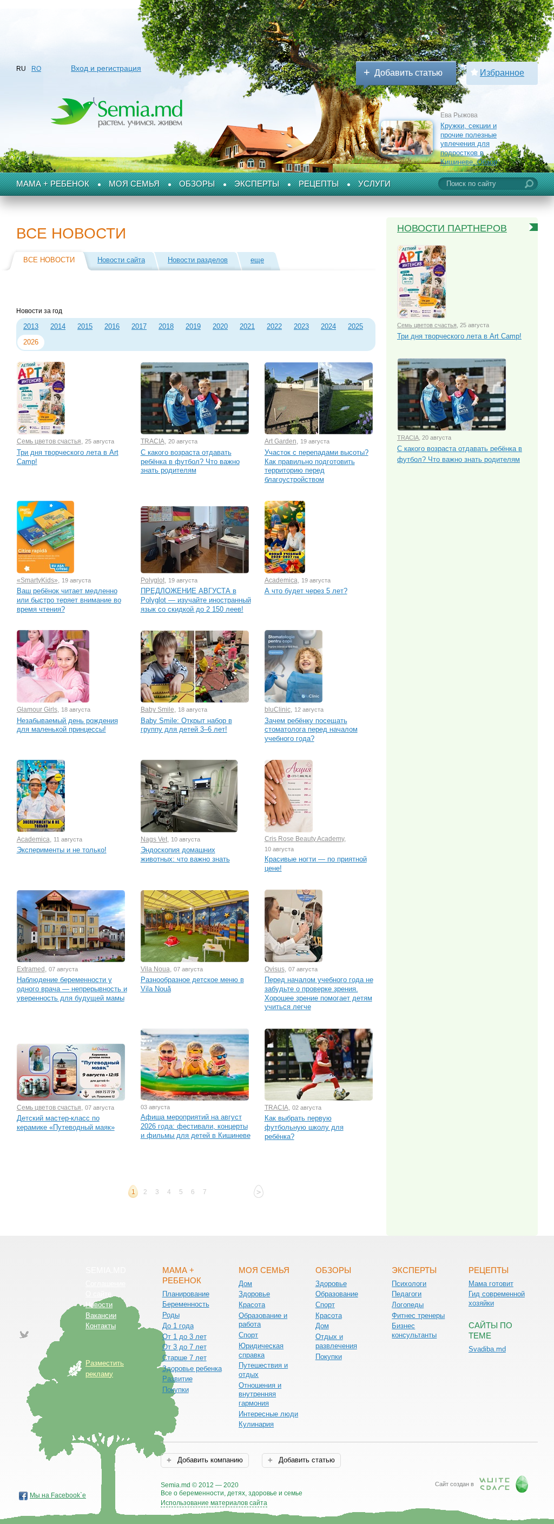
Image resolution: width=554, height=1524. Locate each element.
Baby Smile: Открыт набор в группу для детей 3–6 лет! (186, 725)
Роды (171, 1315)
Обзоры (197, 184)
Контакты (100, 1326)
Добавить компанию (209, 1460)
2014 (57, 326)
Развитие (177, 1379)
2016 (112, 326)
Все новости (49, 260)
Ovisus (275, 969)
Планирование (185, 1294)
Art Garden (280, 441)
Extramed (31, 969)
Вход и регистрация (106, 68)
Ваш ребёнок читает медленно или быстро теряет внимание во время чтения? (69, 600)
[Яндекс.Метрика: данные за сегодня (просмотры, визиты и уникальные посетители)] (333, 1485)
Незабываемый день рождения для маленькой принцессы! (67, 725)
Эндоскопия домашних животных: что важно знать (185, 854)
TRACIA (152, 441)
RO (36, 68)
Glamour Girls (37, 709)
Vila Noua (155, 969)
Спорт (248, 1335)
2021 (247, 326)
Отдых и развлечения (336, 1341)
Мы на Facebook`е (58, 1495)
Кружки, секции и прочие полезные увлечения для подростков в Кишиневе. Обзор (468, 144)
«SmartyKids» (37, 580)
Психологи (409, 1284)
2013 (30, 326)
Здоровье (254, 1294)
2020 (220, 326)
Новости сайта (121, 260)
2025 (355, 326)
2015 (85, 326)
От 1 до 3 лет (184, 1337)
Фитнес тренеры (418, 1315)
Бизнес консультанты (414, 1330)
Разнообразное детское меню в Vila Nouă (192, 984)
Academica (281, 580)
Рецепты (319, 184)
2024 (328, 326)
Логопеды (408, 1305)
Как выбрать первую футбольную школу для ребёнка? (304, 1127)
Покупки (175, 1390)
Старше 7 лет (184, 1358)
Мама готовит (491, 1284)
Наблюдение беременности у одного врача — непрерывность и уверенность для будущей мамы (72, 989)
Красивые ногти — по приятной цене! (316, 863)
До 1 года (178, 1326)
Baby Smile (157, 709)
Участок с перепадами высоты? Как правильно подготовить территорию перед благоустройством (316, 465)
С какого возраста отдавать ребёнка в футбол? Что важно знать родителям (190, 461)
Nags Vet (154, 839)
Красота (252, 1305)
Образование (336, 1294)
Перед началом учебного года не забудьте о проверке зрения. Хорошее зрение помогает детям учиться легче (319, 993)
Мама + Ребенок (52, 184)
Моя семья (134, 184)
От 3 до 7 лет (184, 1347)
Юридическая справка (261, 1350)
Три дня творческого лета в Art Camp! (67, 457)
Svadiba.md (487, 1349)
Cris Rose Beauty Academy (304, 839)
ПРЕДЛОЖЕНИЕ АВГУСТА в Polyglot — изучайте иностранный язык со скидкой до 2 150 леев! (196, 600)
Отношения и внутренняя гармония (260, 1394)
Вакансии (100, 1315)
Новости (99, 1305)
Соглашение (105, 1284)
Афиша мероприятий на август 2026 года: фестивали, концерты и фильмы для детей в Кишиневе (195, 1126)
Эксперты (256, 184)
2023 (301, 326)
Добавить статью (408, 72)
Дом (245, 1284)
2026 (30, 342)
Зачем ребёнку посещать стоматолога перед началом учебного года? (311, 730)
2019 (193, 326)
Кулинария (256, 1424)
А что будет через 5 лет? (306, 591)
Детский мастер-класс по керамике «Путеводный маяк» (66, 1122)
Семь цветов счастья (49, 441)
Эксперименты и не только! (62, 850)
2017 (139, 326)
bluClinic (278, 709)
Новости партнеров (452, 228)
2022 (274, 326)
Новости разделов (198, 260)
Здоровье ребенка (192, 1368)
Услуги (374, 184)
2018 (166, 326)
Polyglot (152, 580)
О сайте (98, 1294)
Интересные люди (268, 1414)
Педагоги (406, 1294)
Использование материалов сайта (214, 1503)
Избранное (502, 72)
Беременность (185, 1304)
